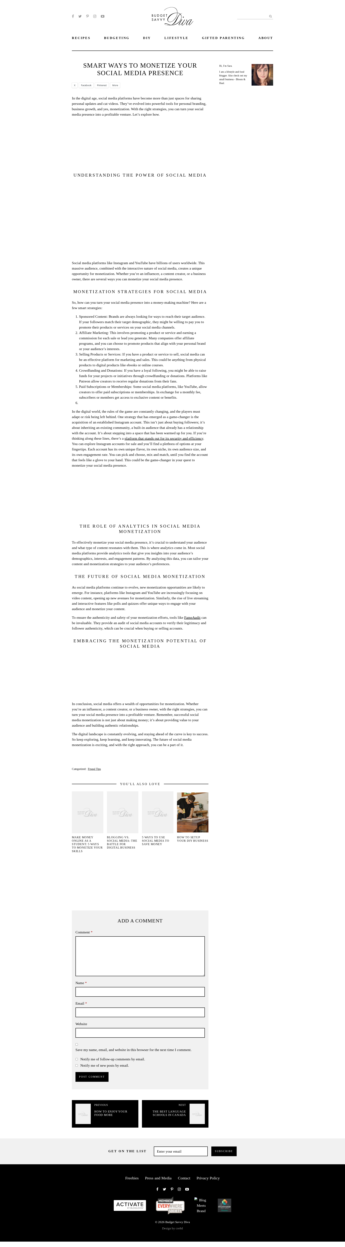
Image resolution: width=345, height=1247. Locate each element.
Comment (84, 932)
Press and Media (158, 1178)
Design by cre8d (172, 1228)
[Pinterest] (87, 16)
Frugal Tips (94, 768)
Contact (184, 1178)
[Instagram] (95, 16)
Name (81, 983)
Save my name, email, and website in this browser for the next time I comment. (133, 1050)
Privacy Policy (208, 1178)
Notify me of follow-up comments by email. (112, 1059)
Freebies (132, 1178)
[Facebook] (72, 16)
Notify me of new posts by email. (104, 1065)
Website (81, 1024)
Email (81, 1003)
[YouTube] (102, 16)
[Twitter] (80, 16)
